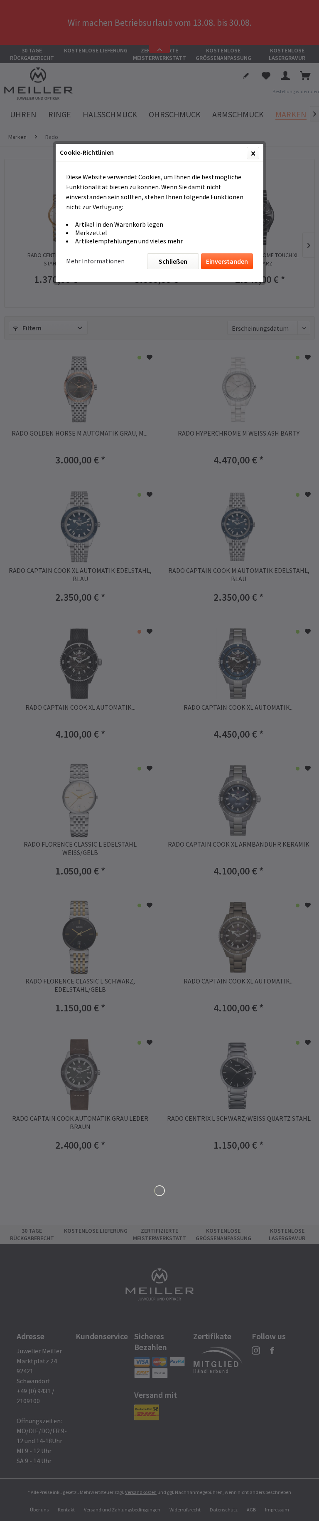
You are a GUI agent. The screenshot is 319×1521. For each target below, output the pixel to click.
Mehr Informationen (95, 261)
